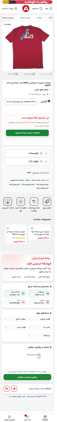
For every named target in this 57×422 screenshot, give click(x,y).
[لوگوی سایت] (25, 8)
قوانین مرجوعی (45, 319)
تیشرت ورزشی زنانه (42, 184)
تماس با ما (46, 327)
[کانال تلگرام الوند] (14, 389)
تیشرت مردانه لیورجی (17, 180)
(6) (13, 238)
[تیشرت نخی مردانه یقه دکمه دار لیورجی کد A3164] (39, 226)
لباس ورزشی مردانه (42, 188)
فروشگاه (52, 18)
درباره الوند (46, 335)
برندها (28, 180)
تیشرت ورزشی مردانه (28, 184)
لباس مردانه (25, 18)
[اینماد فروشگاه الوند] (34, 360)
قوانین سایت (21, 327)
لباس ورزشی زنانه (14, 184)
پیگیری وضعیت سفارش (27, 377)
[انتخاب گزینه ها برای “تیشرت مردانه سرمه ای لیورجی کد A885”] (8, 228)
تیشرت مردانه (8, 18)
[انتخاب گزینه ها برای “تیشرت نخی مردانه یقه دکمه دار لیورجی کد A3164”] (32, 228)
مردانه (39, 18)
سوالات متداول (21, 319)
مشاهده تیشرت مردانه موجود (27, 133)
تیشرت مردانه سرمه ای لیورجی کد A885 (16, 233)
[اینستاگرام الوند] (6, 389)
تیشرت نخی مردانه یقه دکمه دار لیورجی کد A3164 (40, 234)
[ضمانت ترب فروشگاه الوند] (19, 360)
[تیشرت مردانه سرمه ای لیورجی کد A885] (15, 226)
